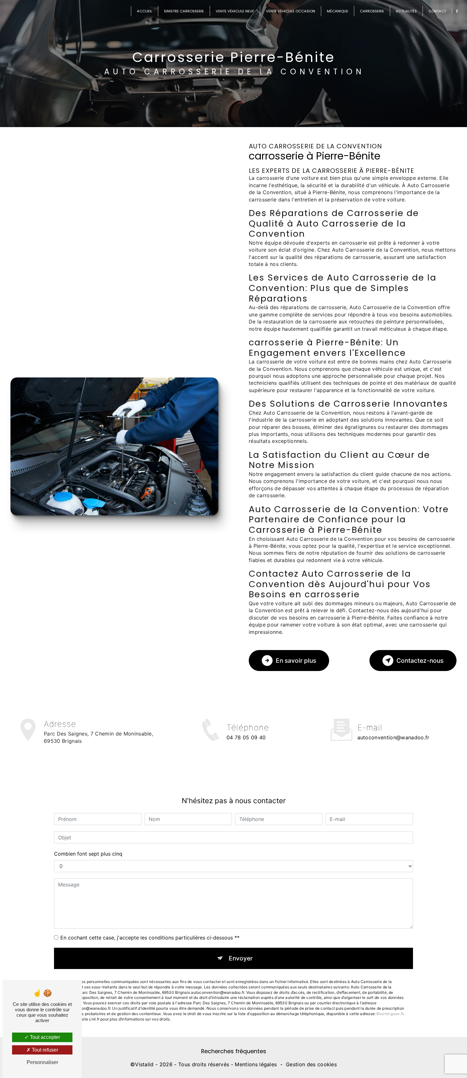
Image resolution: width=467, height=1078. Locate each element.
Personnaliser (42, 1062)
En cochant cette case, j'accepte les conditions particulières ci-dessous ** (150, 937)
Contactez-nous (419, 660)
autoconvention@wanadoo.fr (393, 737)
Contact (437, 11)
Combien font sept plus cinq (88, 854)
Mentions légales (256, 1064)
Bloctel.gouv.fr (389, 1013)
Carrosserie (372, 11)
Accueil (144, 11)
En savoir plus (296, 660)
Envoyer (241, 958)
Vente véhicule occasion (290, 11)
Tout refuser (44, 1050)
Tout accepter (44, 1037)
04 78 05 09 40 (246, 737)
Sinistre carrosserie (184, 11)
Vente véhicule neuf (235, 11)
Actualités (406, 11)
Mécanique (337, 11)
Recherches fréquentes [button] (233, 1051)
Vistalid (144, 1064)
